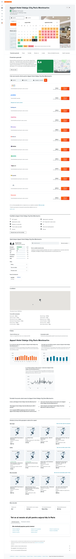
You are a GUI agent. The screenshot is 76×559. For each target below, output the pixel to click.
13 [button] (27, 34)
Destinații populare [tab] (15, 521)
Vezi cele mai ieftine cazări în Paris (63, 447)
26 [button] (24, 40)
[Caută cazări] (2, 8)
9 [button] (45, 31)
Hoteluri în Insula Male (54, 530)
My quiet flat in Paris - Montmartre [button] (47, 486)
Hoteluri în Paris (45, 556)
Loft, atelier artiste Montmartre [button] (62, 486)
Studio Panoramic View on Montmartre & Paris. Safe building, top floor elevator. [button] (32, 488)
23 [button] (36, 37)
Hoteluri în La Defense (37, 556)
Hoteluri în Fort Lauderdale (36, 529)
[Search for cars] (2, 10)
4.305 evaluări (20, 11)
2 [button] (45, 28)
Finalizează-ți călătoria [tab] (25, 521)
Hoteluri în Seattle (34, 530)
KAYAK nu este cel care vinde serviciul (19, 546)
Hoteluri (17, 556)
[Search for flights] (2, 5)
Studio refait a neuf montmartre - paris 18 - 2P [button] (47, 462)
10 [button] (18, 34)
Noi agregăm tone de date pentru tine (19, 548)
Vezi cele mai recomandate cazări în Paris (62, 472)
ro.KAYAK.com (12, 556)
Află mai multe (41, 205)
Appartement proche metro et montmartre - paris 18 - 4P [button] (61, 462)
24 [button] (18, 40)
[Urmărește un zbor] (2, 16)
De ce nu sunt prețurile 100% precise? (19, 550)
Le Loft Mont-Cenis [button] (29, 437)
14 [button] (30, 34)
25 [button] (21, 40)
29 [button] (33, 40)
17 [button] (48, 34)
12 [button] (24, 34)
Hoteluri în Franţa (30, 556)
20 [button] (27, 37)
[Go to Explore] (2, 14)
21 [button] (30, 37)
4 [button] (51, 28)
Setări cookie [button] (12, 209)
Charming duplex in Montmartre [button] (16, 462)
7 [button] (30, 31)
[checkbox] (16, 278)
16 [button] (36, 34)
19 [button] (24, 37)
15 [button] (33, 34)
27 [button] (27, 40)
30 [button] (36, 40)
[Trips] (2, 19)
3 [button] (48, 28)
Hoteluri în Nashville (16, 529)
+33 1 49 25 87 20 (13, 14)
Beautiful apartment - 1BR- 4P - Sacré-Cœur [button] (47, 438)
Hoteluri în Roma (34, 532)
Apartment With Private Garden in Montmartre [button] (17, 438)
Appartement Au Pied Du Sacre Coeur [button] (31, 463)
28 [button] (30, 40)
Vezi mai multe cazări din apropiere (63, 423)
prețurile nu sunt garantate (39, 542)
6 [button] (27, 31)
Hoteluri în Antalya (15, 530)
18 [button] (21, 37)
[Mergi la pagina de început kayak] (8, 2)
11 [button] (21, 34)
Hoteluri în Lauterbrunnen (54, 529)
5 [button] (24, 31)
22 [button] (33, 37)
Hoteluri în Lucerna (15, 532)
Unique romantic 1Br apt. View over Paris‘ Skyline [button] (62, 438)
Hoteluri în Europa (23, 556)
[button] (2, 2)
